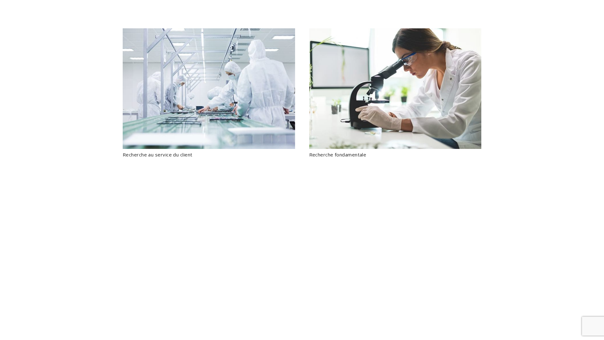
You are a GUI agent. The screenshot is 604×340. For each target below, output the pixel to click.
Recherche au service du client (158, 154)
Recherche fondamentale (337, 154)
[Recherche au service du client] (209, 88)
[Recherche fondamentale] (395, 88)
